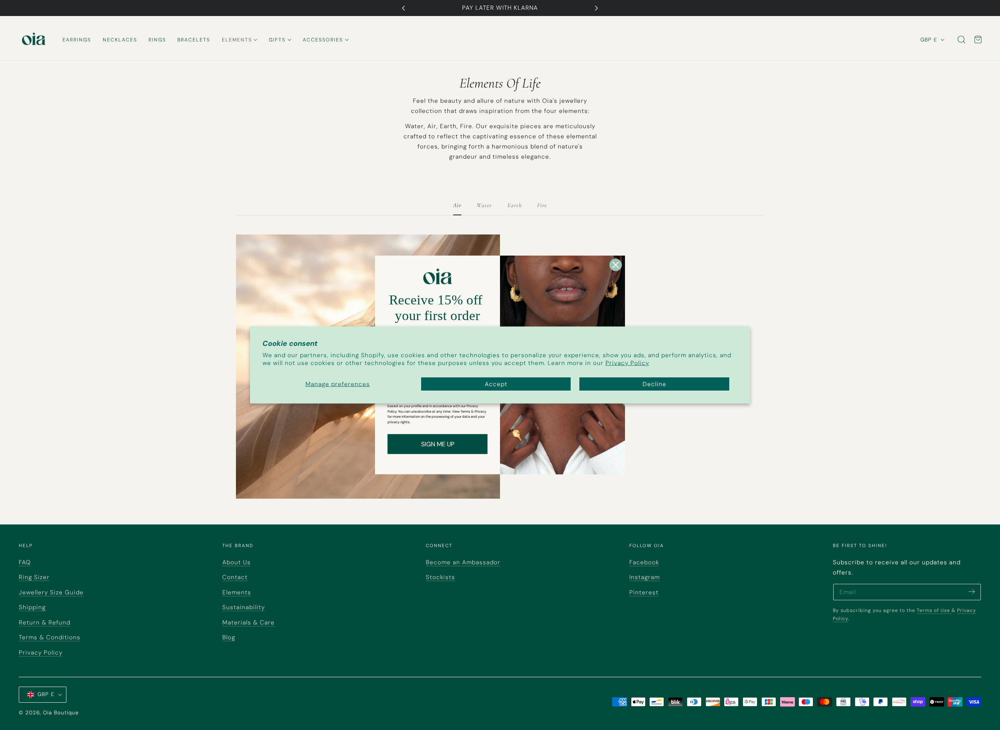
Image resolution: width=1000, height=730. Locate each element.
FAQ (25, 562)
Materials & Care (248, 622)
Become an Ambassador (463, 562)
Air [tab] (457, 205)
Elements (236, 592)
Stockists (440, 577)
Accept (496, 384)
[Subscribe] (971, 591)
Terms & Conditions (49, 637)
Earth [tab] (514, 205)
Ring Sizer (34, 577)
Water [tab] (484, 205)
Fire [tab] (542, 205)
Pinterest (644, 592)
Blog (228, 637)
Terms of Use (934, 610)
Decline (654, 384)
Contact (235, 577)
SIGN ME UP (437, 444)
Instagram (644, 577)
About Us (236, 562)
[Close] (615, 265)
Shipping (32, 607)
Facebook (644, 562)
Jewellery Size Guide (51, 592)
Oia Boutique (61, 712)
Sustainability (243, 607)
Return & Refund (44, 622)
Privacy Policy (627, 363)
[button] (961, 39)
